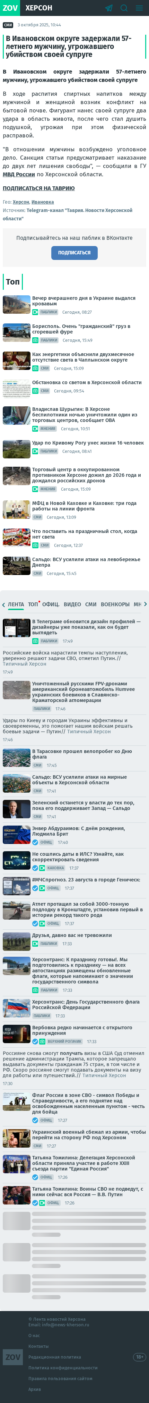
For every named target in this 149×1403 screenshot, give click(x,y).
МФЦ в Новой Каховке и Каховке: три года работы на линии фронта (84, 506)
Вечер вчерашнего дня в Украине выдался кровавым (83, 301)
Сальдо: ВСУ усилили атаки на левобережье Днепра (86, 562)
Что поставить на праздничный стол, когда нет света (84, 534)
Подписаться (74, 253)
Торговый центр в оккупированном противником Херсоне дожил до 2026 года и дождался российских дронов (86, 475)
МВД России (19, 174)
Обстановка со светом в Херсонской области (87, 382)
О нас (34, 1335)
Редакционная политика (54, 1357)
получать (71, 1053)
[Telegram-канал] (109, 8)
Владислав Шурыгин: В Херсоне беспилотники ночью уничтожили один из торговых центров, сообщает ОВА (84, 414)
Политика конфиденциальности (63, 1367)
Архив (34, 1389)
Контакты (38, 1346)
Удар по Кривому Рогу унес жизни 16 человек (88, 443)
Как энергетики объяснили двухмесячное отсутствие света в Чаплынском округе (83, 357)
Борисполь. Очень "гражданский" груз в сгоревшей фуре (81, 329)
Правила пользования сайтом (60, 1378)
